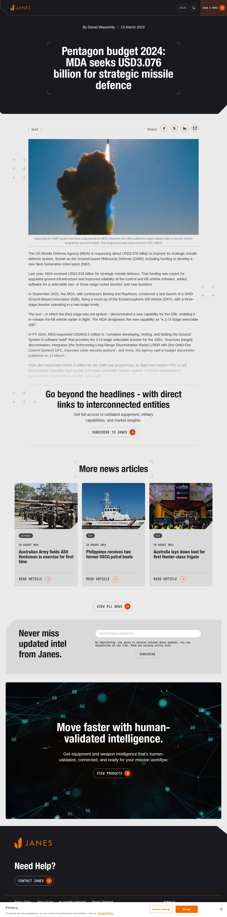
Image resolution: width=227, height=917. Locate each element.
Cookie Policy (105, 913)
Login (182, 7)
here (167, 645)
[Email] (195, 128)
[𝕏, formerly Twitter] (174, 128)
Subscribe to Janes (109, 432)
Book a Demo (210, 8)
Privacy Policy (23, 901)
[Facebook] (164, 128)
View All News (109, 606)
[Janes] (20, 8)
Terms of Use (45, 901)
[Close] (221, 909)
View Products (109, 773)
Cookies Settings (161, 909)
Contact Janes (31, 881)
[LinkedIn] (184, 128)
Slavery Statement (102, 901)
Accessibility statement (72, 901)
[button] (194, 8)
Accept (186, 909)
